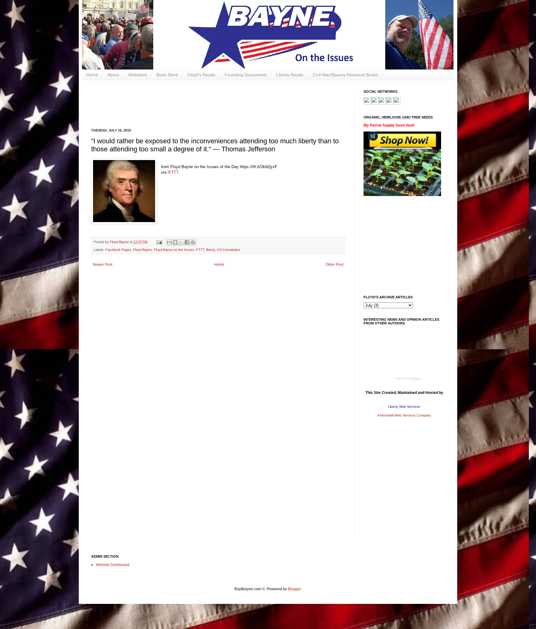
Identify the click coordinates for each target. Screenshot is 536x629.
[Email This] (169, 242)
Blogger (294, 589)
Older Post (334, 264)
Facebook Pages (118, 250)
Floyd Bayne (142, 250)
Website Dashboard (112, 565)
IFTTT (173, 172)
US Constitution (228, 250)
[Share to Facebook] (187, 242)
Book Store (167, 74)
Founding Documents (246, 74)
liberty (210, 250)
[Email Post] (159, 242)
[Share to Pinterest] (193, 242)
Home (92, 74)
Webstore (137, 74)
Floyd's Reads (201, 74)
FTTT (200, 250)
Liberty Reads (289, 74)
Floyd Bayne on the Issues (174, 250)
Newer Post (102, 264)
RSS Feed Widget (409, 378)
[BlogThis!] (175, 242)
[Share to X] (181, 242)
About (113, 74)
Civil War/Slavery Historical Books (345, 74)
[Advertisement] (204, 104)
